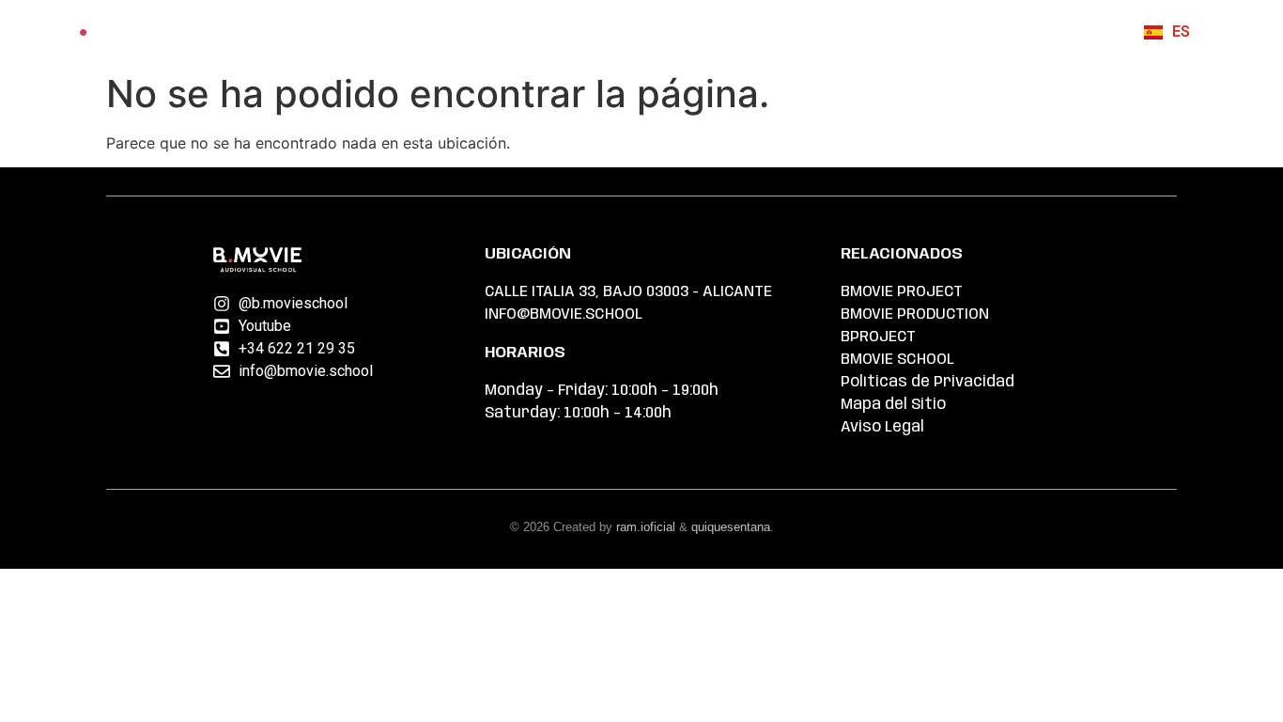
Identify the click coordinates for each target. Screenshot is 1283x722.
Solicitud (767, 31)
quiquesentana (730, 527)
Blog (973, 31)
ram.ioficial (645, 527)
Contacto (1064, 31)
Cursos (475, 31)
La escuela (879, 31)
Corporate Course (622, 31)
